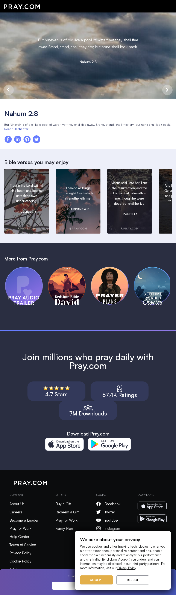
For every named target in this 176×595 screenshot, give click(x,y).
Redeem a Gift (67, 512)
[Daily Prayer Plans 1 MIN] (112, 269)
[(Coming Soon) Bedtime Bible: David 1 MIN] (69, 269)
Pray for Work (20, 528)
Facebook (112, 504)
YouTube (111, 520)
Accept (96, 580)
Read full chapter (16, 129)
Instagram (112, 528)
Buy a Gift (63, 504)
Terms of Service (22, 544)
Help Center (19, 536)
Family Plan (64, 528)
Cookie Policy (20, 561)
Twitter (110, 512)
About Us (16, 504)
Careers (15, 512)
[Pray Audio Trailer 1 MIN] (26, 269)
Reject (133, 580)
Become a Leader (23, 520)
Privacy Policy (20, 553)
